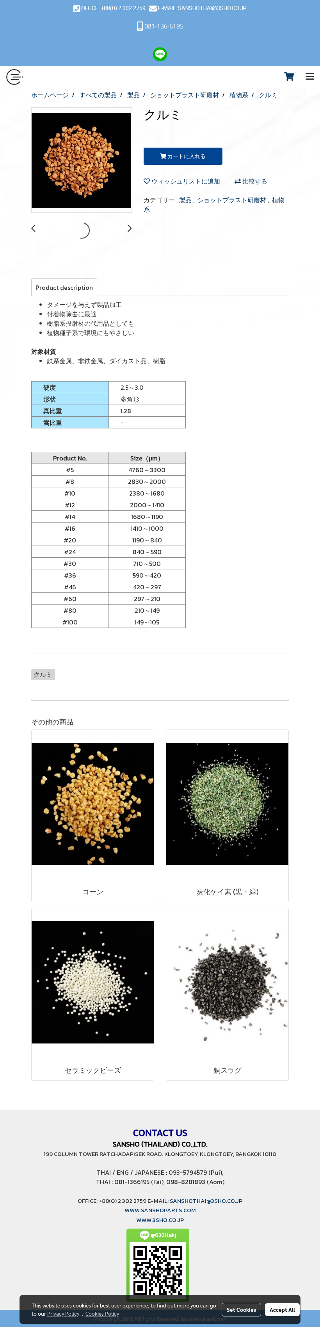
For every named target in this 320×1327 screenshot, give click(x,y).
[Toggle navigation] (309, 77)
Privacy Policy (63, 1313)
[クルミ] (82, 160)
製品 (186, 200)
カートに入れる (186, 156)
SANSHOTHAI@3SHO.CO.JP (212, 8)
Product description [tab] (64, 287)
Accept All (282, 1309)
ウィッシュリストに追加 (185, 181)
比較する (254, 181)
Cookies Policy (102, 1313)
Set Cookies (241, 1309)
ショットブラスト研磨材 (232, 200)
